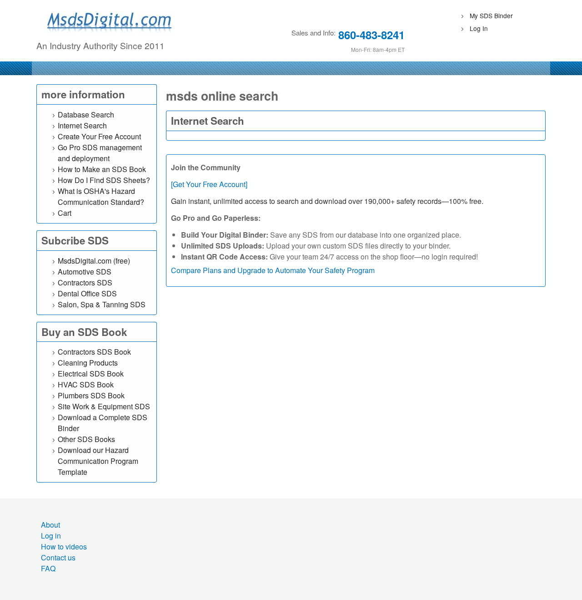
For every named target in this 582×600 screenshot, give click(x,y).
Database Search (86, 114)
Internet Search (82, 125)
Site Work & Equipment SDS (104, 406)
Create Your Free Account (99, 136)
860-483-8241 (371, 34)
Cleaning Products (88, 362)
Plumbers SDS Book (91, 395)
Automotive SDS (84, 271)
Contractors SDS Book (94, 351)
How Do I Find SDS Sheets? (104, 180)
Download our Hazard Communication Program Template (98, 461)
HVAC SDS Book (86, 384)
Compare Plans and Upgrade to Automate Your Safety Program (273, 270)
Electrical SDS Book (91, 373)
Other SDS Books (86, 439)
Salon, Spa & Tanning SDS (102, 304)
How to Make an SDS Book (102, 169)
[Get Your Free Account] (209, 184)
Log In (479, 28)
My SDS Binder (491, 15)
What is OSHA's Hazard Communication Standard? (101, 196)
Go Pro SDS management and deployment (100, 152)
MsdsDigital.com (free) (94, 260)
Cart (64, 213)
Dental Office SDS (87, 293)
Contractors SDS (85, 282)
